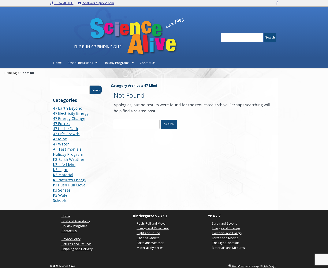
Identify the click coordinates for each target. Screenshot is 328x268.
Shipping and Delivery (77, 249)
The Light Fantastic (225, 243)
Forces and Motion (225, 238)
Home (57, 63)
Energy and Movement (153, 228)
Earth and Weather (150, 243)
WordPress (237, 266)
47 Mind (60, 138)
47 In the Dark (65, 128)
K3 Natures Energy (69, 179)
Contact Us (147, 63)
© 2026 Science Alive (62, 266)
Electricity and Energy (227, 233)
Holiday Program (68, 154)
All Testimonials (67, 149)
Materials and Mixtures (228, 248)
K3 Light (60, 169)
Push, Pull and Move (151, 223)
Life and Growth (148, 238)
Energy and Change (226, 228)
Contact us (69, 231)
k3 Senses (62, 190)
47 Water (61, 144)
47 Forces (61, 123)
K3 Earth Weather (68, 159)
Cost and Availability (76, 221)
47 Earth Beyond (67, 108)
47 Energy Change (69, 118)
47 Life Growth (66, 133)
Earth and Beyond (224, 223)
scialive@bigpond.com (98, 3)
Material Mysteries (150, 248)
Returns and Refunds (76, 244)
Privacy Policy (71, 239)
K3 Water (61, 195)
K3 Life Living (64, 164)
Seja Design (269, 266)
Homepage (11, 73)
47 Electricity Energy (71, 113)
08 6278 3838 (64, 3)
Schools (60, 200)
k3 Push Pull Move (69, 185)
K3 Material (63, 174)
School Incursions (80, 63)
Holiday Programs (116, 63)
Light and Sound (148, 233)
